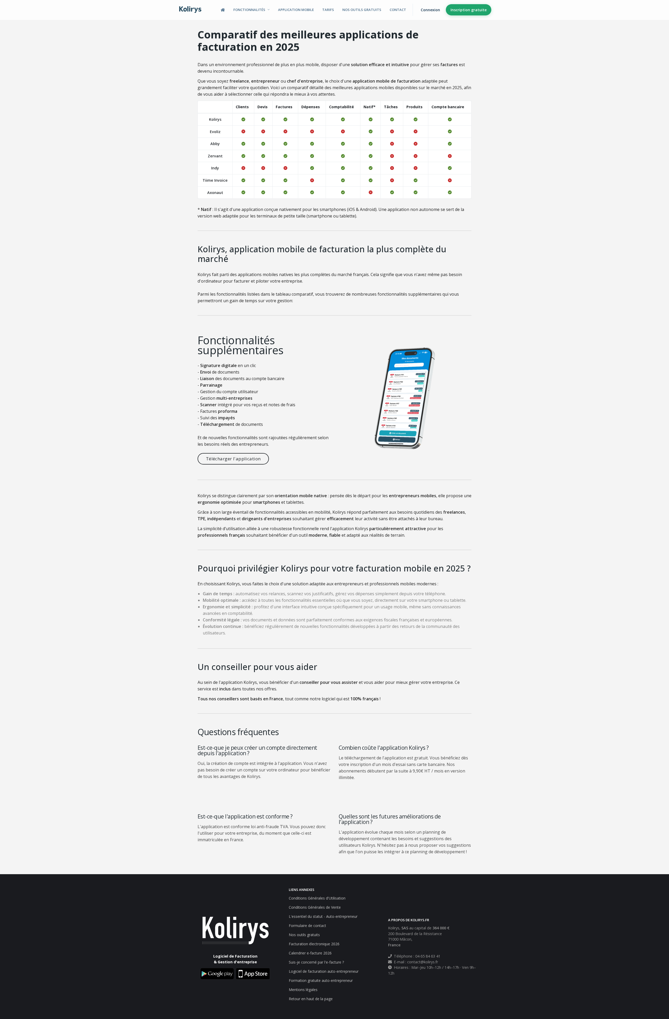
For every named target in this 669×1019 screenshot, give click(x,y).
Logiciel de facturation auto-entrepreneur (324, 971)
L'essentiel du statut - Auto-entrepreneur (323, 916)
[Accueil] (223, 10)
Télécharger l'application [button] (233, 459)
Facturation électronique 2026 (314, 943)
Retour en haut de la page (311, 998)
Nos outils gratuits (361, 9)
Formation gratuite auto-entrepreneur (321, 980)
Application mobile (296, 9)
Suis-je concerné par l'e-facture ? (316, 962)
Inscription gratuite (469, 9)
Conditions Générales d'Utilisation (317, 898)
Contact (398, 9)
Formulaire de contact (307, 925)
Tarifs (328, 9)
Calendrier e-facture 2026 (310, 953)
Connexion (430, 9)
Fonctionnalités (249, 9)
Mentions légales (303, 989)
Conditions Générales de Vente (315, 907)
